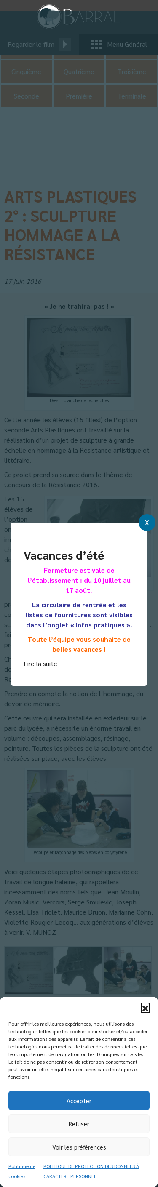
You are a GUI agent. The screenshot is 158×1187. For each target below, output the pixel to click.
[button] (145, 1007)
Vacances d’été (64, 554)
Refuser (79, 1124)
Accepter (79, 1100)
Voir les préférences (79, 1147)
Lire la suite (40, 663)
